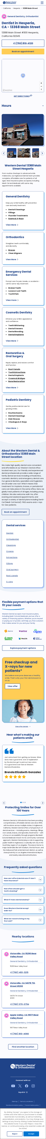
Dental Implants (16, 334)
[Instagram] (33, 1087)
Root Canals (14, 369)
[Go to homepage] (10, 2)
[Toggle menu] (42, 2)
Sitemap (15, 1101)
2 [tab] (23, 802)
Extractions (11, 557)
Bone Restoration (16, 381)
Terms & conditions (26, 1101)
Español (21, 1092)
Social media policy (32, 1105)
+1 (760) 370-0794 (19, 1004)
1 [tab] (21, 802)
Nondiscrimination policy (14, 1105)
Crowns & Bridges (16, 378)
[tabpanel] (23, 763)
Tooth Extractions (16, 372)
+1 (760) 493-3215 (19, 972)
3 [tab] (25, 802)
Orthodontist (12, 539)
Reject (14, 1134)
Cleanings (11, 545)
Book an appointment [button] (23, 51)
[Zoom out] (41, 86)
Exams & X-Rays (16, 218)
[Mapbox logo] (7, 90)
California (7, 8)
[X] (20, 1087)
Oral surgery (12, 569)
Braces (11, 250)
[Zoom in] (41, 83)
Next (42, 803)
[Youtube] (13, 1087)
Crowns (10, 551)
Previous (4, 803)
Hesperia (16, 8)
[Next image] (42, 153)
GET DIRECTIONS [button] (21, 96)
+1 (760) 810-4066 (19, 1034)
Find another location (23, 1046)
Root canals (12, 575)
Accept (31, 1134)
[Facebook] (26, 1087)
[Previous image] (4, 153)
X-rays (9, 581)
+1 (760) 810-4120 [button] (23, 43)
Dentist (9, 533)
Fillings (9, 563)
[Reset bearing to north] (41, 89)
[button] (23, 106)
